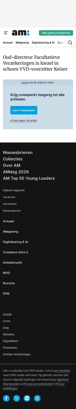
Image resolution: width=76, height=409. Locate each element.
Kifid (6, 293)
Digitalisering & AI (15, 242)
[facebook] (6, 398)
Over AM (11, 165)
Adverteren (10, 203)
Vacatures (9, 197)
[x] (16, 398)
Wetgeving (10, 231)
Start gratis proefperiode (56, 32)
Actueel (8, 221)
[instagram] (37, 398)
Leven (6, 321)
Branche (9, 283)
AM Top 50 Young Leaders (29, 178)
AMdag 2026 (16, 171)
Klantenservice (12, 210)
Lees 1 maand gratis (24, 110)
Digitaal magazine (14, 190)
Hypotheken (10, 341)
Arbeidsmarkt (12, 262)
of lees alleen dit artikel (23, 120)
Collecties (13, 158)
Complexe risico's (15, 252)
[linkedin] (27, 398)
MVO (6, 273)
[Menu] (6, 32)
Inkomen (8, 334)
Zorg (6, 327)
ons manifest (62, 370)
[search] (70, 42)
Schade (7, 314)
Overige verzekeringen (17, 354)
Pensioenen (10, 347)
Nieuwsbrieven (17, 152)
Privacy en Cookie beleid (38, 384)
